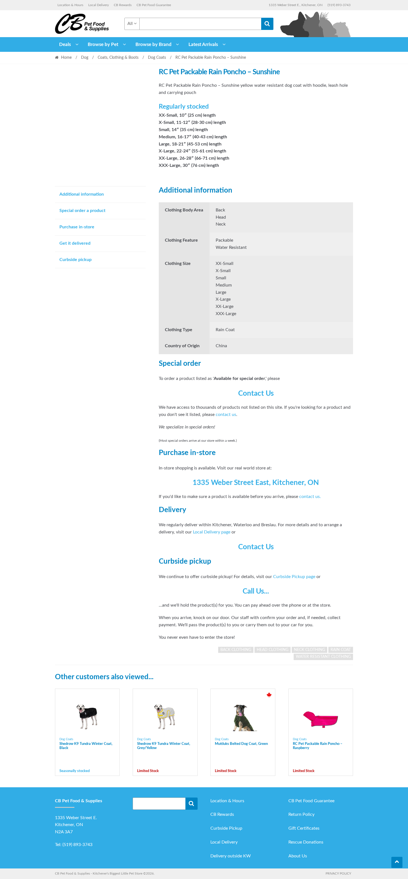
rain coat (341, 650)
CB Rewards (123, 5)
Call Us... (256, 591)
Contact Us (256, 393)
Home (66, 58)
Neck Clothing (309, 650)
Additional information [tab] (81, 194)
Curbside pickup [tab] (75, 259)
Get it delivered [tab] (74, 243)
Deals (65, 44)
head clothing (272, 650)
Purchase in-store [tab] (76, 227)
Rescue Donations (305, 842)
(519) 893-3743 (339, 5)
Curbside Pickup (226, 828)
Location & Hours (70, 5)
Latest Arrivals (203, 44)
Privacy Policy (338, 873)
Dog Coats (157, 58)
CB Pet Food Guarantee (154, 5)
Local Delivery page (211, 532)
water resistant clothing (323, 657)
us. (318, 496)
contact (307, 496)
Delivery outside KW (230, 856)
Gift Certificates (303, 828)
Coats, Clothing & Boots (118, 58)
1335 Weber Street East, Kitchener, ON (256, 482)
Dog (84, 58)
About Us (297, 856)
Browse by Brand (153, 44)
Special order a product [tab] (82, 210)
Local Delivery (98, 5)
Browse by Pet (103, 44)
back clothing (235, 650)
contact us (226, 414)
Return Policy (301, 814)
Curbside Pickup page (294, 576)
